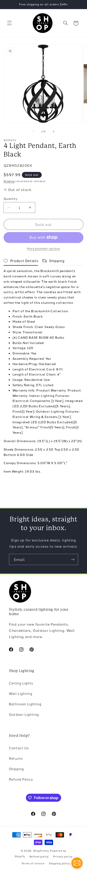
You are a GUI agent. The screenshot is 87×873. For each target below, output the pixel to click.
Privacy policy (62, 856)
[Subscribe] (73, 559)
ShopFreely (41, 850)
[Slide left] (33, 131)
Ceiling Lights (21, 683)
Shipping (9, 181)
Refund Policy (21, 779)
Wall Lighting (20, 693)
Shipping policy (59, 863)
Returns (16, 758)
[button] (9, 23)
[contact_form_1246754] (77, 863)
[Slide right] (53, 131)
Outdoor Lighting (24, 714)
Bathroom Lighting (25, 704)
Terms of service (33, 863)
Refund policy (39, 856)
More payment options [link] (43, 248)
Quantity (10, 198)
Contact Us (19, 748)
